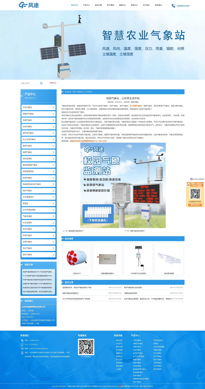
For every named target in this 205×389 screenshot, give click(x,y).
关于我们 (146, 5)
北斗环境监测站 (159, 347)
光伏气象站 (157, 366)
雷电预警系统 (138, 372)
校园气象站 (135, 102)
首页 (74, 92)
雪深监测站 (137, 366)
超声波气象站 (138, 353)
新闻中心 (134, 5)
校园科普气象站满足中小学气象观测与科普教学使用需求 (38, 284)
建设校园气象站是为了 (76, 231)
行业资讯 (89, 92)
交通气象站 (157, 363)
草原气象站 (157, 359)
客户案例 (110, 5)
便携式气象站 (138, 343)
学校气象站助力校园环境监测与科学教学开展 (38, 280)
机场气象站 (137, 375)
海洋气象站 (137, 382)
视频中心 (122, 5)
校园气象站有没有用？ (137, 231)
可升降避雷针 (158, 340)
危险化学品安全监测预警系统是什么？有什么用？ (89, 141)
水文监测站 (157, 353)
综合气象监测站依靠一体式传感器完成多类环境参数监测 (38, 291)
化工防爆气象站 (136, 106)
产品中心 (86, 5)
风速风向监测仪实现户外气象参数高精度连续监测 (38, 287)
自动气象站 (137, 350)
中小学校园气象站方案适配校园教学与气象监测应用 (38, 276)
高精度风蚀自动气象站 (141, 379)
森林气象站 (137, 359)
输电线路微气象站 (139, 369)
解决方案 (98, 5)
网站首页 (74, 5)
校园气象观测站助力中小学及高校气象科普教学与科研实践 (38, 272)
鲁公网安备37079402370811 (131, 386)
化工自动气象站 (138, 356)
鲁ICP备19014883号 (146, 386)
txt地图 (118, 369)
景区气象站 (157, 369)
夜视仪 (155, 343)
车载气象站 (137, 347)
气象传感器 (157, 350)
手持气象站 (137, 340)
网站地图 (119, 366)
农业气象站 (157, 356)
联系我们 (158, 5)
